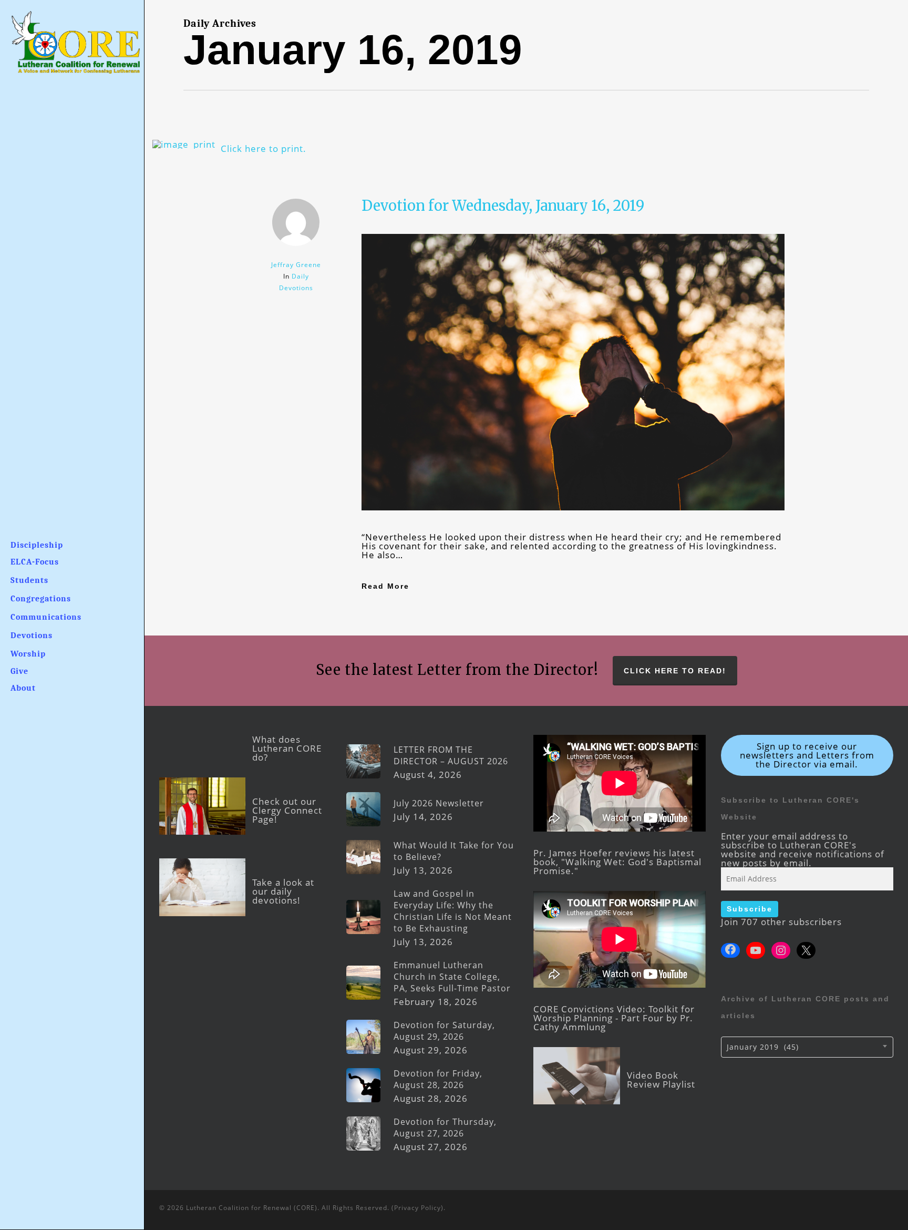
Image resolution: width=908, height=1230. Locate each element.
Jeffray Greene (296, 264)
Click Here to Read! (675, 671)
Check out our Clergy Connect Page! (287, 810)
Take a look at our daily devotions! (283, 891)
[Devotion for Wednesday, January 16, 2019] (573, 528)
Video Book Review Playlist (661, 1079)
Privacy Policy (417, 1207)
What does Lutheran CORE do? (287, 748)
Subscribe (749, 909)
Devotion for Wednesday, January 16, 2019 (503, 205)
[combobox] (807, 1047)
